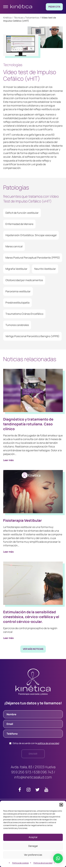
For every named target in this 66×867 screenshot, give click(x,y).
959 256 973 (21, 772)
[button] (61, 804)
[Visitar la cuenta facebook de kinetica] (20, 790)
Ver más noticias (33, 648)
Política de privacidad (42, 863)
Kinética (7, 17)
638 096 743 (43, 772)
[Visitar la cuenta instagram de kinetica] (28, 790)
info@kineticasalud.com (33, 777)
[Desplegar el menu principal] (5, 6)
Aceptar (33, 837)
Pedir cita (54, 6)
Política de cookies (20, 863)
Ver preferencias (33, 854)
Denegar (33, 846)
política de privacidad (48, 743)
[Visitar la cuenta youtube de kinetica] (46, 790)
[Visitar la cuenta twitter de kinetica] (37, 790)
